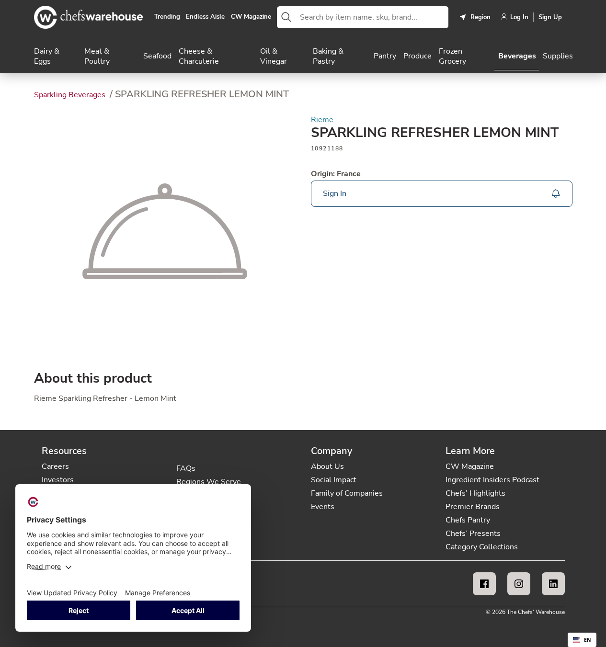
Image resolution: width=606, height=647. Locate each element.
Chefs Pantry (468, 520)
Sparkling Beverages (70, 95)
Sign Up (550, 17)
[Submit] (286, 17)
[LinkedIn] (553, 583)
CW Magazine (251, 17)
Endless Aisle (205, 17)
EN (587, 640)
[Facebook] (484, 583)
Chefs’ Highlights (475, 493)
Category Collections (482, 547)
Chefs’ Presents (473, 533)
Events (322, 507)
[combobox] (372, 17)
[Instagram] (518, 583)
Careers (55, 466)
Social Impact (333, 480)
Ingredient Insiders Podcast (492, 480)
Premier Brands (473, 507)
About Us (327, 466)
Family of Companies (347, 493)
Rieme (322, 120)
